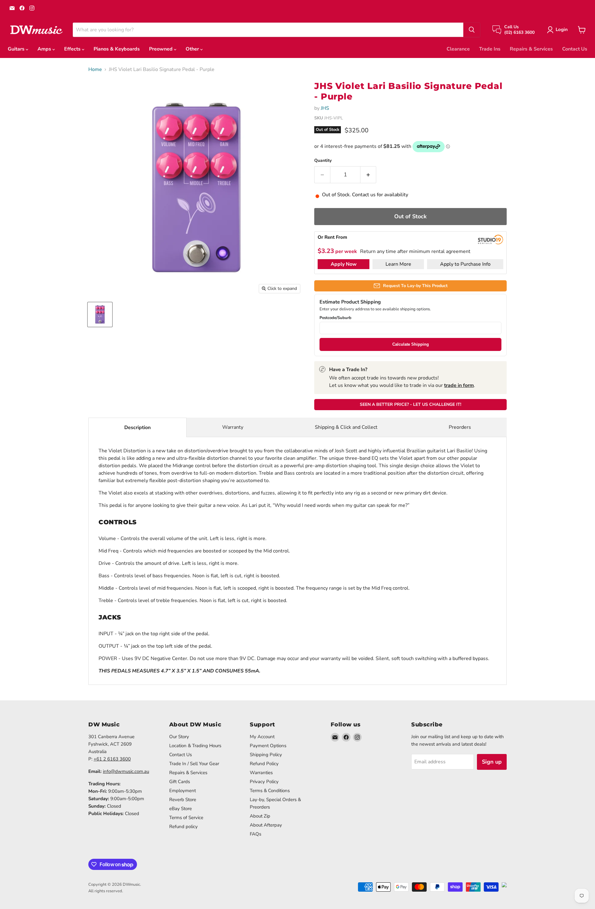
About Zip (260, 816)
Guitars (17, 49)
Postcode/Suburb (335, 318)
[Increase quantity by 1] (368, 174)
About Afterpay (266, 825)
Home (95, 69)
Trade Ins (489, 49)
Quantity (323, 160)
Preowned (161, 49)
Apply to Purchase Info (465, 264)
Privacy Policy (264, 781)
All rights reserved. (105, 891)
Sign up (492, 761)
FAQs (255, 834)
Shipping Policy (266, 755)
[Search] (471, 30)
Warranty (232, 427)
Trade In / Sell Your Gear (194, 763)
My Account (262, 737)
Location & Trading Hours (195, 746)
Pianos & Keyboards (117, 49)
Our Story (179, 737)
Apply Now (344, 264)
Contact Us (574, 49)
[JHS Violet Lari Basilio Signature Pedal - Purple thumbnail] (100, 314)
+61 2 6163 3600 (112, 759)
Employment (182, 790)
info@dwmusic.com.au (126, 771)
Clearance (458, 49)
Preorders (460, 427)
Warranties (261, 772)
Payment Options (268, 746)
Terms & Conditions (270, 790)
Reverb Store (182, 799)
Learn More (398, 264)
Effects (73, 49)
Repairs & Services (531, 49)
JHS (325, 108)
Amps (44, 49)
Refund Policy (264, 763)
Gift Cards (179, 781)
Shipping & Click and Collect (346, 427)
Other (193, 49)
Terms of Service (186, 817)
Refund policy (183, 826)
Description (137, 427)
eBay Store (180, 808)
